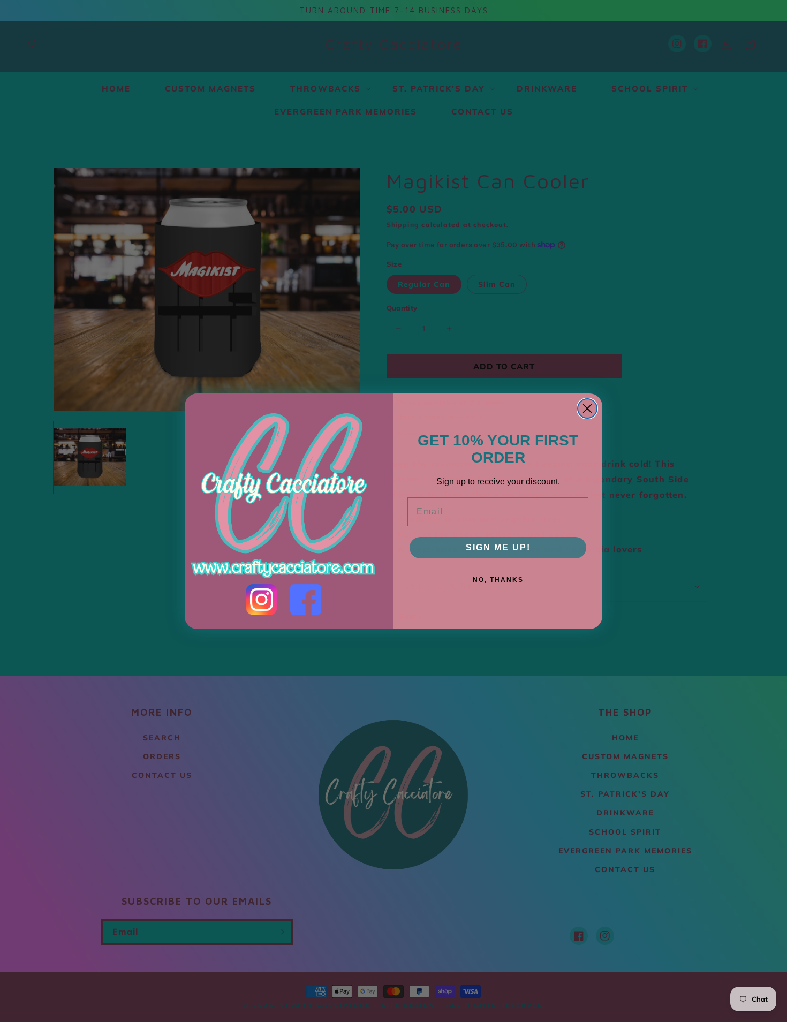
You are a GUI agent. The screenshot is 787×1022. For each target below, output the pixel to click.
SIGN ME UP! (498, 547)
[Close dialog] (587, 408)
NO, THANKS (498, 580)
